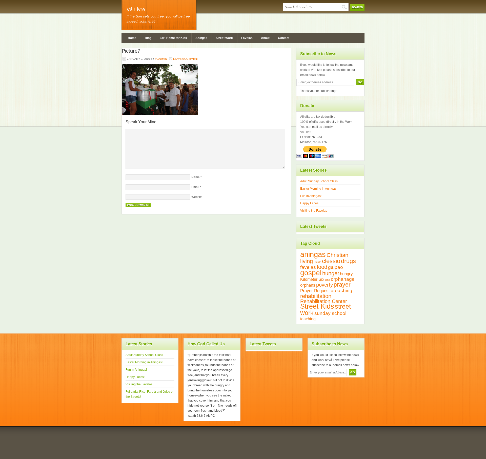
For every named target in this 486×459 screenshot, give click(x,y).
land (327, 279)
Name (195, 177)
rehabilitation (315, 296)
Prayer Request (315, 290)
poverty (324, 285)
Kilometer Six (312, 279)
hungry (346, 273)
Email (195, 187)
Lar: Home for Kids (173, 38)
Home (132, 38)
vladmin (161, 58)
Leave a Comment (186, 58)
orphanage (343, 279)
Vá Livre (136, 9)
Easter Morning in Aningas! (318, 188)
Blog (148, 38)
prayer (342, 285)
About (265, 38)
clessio (331, 260)
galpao (335, 267)
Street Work (224, 38)
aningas (313, 254)
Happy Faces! (309, 203)
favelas (308, 267)
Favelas (247, 38)
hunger (330, 273)
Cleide (317, 262)
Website (196, 197)
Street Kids (317, 306)
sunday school (330, 313)
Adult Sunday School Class (319, 181)
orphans (307, 285)
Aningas (201, 38)
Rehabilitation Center (323, 301)
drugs (348, 260)
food (322, 267)
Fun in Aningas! (310, 196)
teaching (308, 319)
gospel (310, 273)
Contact (283, 38)
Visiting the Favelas (313, 210)
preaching (341, 290)
